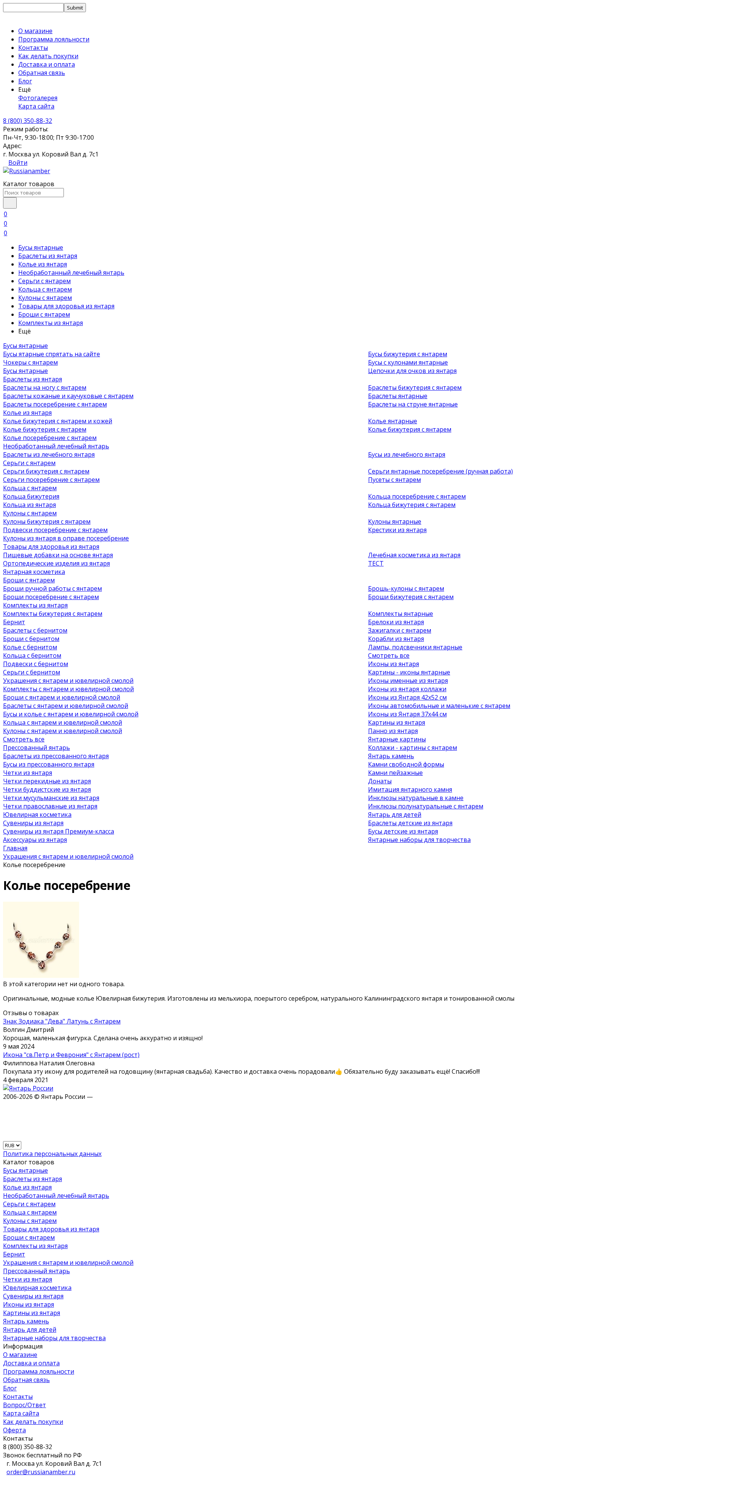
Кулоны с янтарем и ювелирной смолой (62, 731)
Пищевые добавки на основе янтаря (58, 555)
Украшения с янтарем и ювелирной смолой (68, 680)
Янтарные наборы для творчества (419, 839)
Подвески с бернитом (35, 664)
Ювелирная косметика (37, 814)
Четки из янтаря (27, 772)
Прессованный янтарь (36, 747)
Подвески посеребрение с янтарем (55, 530)
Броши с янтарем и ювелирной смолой (61, 697)
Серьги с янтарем (44, 281)
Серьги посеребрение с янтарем (51, 479)
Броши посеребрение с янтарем (51, 597)
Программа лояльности (53, 39)
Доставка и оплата (46, 64)
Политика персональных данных (52, 1153)
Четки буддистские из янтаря (47, 789)
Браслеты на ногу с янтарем (44, 387)
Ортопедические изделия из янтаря (56, 563)
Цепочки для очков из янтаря (412, 371)
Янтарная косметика (34, 572)
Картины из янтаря (396, 722)
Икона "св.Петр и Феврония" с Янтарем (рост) (71, 1055)
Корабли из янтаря (396, 639)
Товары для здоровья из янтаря (66, 306)
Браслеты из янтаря (47, 256)
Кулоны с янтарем (45, 297)
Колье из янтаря (42, 264)
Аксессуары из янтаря (35, 839)
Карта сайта (36, 106)
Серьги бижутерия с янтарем (46, 471)
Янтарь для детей (394, 814)
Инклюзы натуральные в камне (415, 798)
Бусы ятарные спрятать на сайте (51, 354)
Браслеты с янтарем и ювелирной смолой (65, 705)
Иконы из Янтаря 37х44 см (407, 714)
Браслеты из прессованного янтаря (56, 756)
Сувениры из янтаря (33, 823)
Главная (15, 848)
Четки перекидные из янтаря (47, 781)
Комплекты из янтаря (50, 323)
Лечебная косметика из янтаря (414, 555)
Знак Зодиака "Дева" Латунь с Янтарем (62, 1021)
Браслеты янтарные (397, 396)
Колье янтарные (392, 421)
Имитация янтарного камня (410, 789)
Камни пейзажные (395, 772)
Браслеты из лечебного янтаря (49, 454)
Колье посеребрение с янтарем (50, 438)
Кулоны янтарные (394, 521)
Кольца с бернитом (32, 655)
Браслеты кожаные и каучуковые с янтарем (68, 396)
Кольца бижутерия (31, 496)
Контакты (33, 47)
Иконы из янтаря (393, 664)
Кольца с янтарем (45, 289)
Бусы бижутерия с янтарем (407, 354)
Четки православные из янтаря (50, 806)
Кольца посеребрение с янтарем (417, 496)
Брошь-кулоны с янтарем (406, 588)
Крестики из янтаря (397, 530)
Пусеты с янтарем (394, 479)
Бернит (14, 622)
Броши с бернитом (31, 639)
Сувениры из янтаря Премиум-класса (58, 831)
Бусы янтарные (40, 247)
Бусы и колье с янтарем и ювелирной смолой (70, 714)
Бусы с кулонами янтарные (408, 362)
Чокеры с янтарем (30, 362)
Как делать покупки (48, 56)
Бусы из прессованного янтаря (48, 764)
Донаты (380, 781)
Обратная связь (41, 73)
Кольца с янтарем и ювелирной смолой (62, 722)
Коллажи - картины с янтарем (412, 747)
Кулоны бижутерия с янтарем (46, 521)
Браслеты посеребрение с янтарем (55, 404)
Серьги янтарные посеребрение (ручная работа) (440, 471)
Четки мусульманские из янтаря (51, 798)
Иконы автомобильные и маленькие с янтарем (439, 705)
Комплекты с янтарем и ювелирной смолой (68, 689)
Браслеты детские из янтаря (410, 823)
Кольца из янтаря (29, 505)
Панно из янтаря (393, 731)
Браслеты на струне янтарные (413, 404)
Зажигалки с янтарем (399, 630)
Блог (25, 81)
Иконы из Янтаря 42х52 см (407, 697)
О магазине (35, 31)
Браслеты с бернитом (35, 630)
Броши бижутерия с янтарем (411, 597)
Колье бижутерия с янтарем (44, 429)
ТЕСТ (376, 563)
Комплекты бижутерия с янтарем (52, 613)
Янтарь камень (391, 756)
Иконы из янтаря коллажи (407, 689)
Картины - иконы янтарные (409, 672)
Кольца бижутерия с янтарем (411, 505)
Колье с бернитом (30, 647)
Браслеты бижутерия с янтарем (415, 387)
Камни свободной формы (406, 764)
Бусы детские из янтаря (403, 831)
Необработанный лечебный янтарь (71, 272)
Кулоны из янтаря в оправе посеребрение (66, 538)
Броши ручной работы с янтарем (52, 588)
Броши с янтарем (44, 314)
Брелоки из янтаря (396, 622)
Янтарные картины (397, 739)
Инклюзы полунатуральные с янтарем (425, 806)
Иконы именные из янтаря (408, 680)
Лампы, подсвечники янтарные (415, 647)
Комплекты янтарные (400, 613)
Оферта (14, 1430)
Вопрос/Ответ (24, 1405)
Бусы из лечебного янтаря (406, 454)
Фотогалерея (37, 98)
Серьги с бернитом (31, 672)
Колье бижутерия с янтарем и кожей (57, 421)
